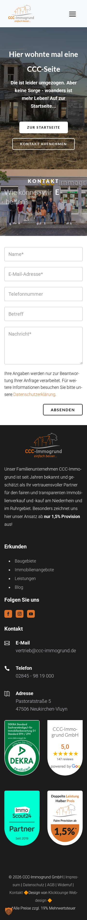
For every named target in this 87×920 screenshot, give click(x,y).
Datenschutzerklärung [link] (34, 394)
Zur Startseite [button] (43, 127)
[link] (21, 13)
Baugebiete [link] (25, 560)
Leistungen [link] (25, 578)
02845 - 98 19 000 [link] (35, 676)
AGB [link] (51, 885)
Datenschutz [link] (33, 885)
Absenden (63, 409)
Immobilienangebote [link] (34, 569)
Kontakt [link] (16, 892)
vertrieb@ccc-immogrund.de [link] (46, 650)
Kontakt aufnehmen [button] (43, 144)
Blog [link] (19, 587)
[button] (76, 14)
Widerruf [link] (65, 885)
